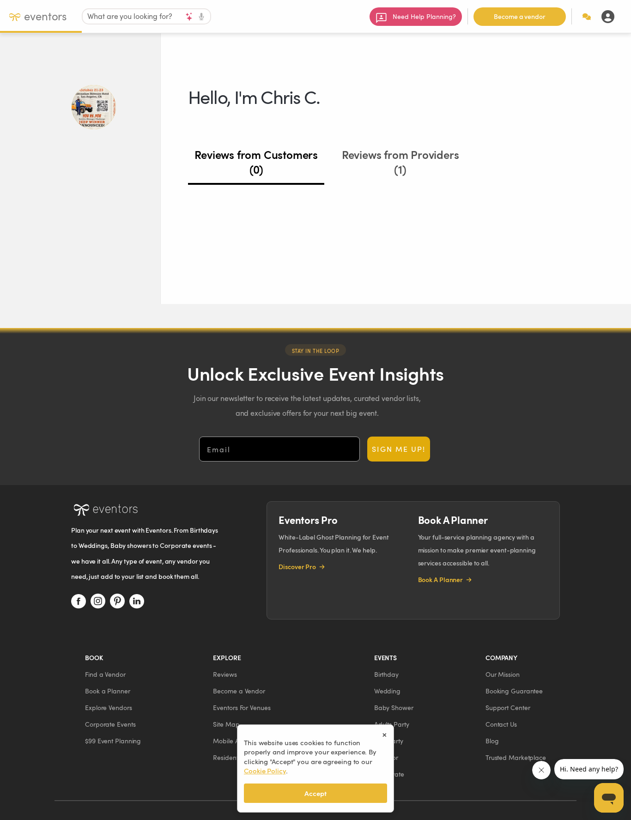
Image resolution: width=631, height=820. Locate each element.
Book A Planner (440, 579)
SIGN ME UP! (398, 449)
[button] (105, 674)
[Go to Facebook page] (78, 601)
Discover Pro (297, 566)
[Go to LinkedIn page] (136, 601)
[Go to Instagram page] (98, 601)
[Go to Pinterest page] (117, 601)
